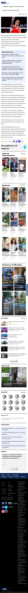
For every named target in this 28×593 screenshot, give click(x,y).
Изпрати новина (27, 289)
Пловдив (5, 6)
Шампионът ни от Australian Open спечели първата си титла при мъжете (21, 174)
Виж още (13, 361)
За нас (2, 482)
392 (17, 330)
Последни (4, 318)
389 (11, 179)
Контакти (3, 493)
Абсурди (23, 477)
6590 (10, 314)
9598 (12, 259)
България (10, 6)
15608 (10, 386)
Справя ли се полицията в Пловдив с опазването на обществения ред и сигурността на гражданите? (12, 456)
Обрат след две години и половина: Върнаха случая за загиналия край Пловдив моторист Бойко (13, 229)
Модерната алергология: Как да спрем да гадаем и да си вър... (13, 384)
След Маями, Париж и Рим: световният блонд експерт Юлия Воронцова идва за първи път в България (5, 254)
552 (11, 209)
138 (17, 350)
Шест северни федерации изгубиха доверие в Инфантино (13, 174)
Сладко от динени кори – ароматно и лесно (16, 322)
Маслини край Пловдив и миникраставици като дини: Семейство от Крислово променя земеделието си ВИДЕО (20, 305)
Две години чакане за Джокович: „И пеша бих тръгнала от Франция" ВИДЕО (7, 282)
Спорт (9, 10)
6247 (18, 356)
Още (18, 10)
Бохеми (17, 477)
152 (3, 179)
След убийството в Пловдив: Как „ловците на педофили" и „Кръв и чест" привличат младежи (22, 229)
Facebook (14, 141)
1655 (20, 179)
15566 (4, 259)
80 (17, 337)
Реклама (3, 485)
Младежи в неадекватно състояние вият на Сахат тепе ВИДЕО (22, 204)
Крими (4, 10)
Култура (13, 10)
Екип (9, 482)
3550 (20, 234)
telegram (19, 141)
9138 (26, 257)
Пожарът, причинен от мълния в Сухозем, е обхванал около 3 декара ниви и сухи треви (13, 204)
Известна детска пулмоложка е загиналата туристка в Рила (13, 254)
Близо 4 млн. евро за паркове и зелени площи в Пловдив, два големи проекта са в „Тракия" (5, 229)
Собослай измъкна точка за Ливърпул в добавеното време (5, 174)
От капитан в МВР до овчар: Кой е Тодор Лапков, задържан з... (13, 433)
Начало (3, 475)
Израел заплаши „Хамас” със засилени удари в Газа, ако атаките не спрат (16, 347)
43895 (20, 209)
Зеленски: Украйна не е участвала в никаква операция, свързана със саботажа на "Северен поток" (16, 343)
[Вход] (19, 14)
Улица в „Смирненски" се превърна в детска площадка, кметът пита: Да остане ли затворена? (8, 306)
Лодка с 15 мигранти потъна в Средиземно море (15, 335)
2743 (4, 234)
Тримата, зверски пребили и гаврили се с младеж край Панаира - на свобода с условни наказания (17, 355)
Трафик (11, 477)
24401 (10, 208)
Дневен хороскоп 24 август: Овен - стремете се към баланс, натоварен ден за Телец (16, 329)
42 (17, 324)
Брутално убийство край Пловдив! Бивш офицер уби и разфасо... (13, 446)
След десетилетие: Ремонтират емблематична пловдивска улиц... (13, 442)
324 (17, 344)
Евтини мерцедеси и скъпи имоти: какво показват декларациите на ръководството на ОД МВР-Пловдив (7, 204)
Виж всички (23, 153)
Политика (17, 6)
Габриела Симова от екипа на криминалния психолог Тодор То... (12, 437)
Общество (15, 475)
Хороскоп (4, 392)
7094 (22, 289)
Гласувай (13, 469)
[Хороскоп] (14, 411)
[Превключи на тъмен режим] (26, 14)
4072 (12, 234)
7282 (10, 289)
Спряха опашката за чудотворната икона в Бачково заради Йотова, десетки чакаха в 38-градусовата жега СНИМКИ (20, 280)
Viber (17, 141)
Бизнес (22, 6)
